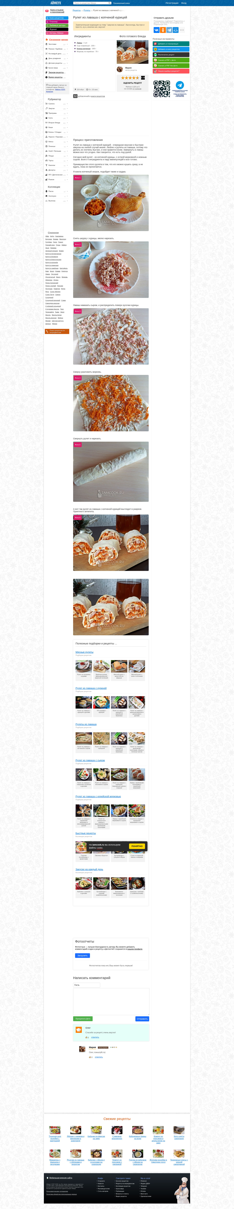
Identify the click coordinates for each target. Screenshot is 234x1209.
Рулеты (87, 10)
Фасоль (48, 315)
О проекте (101, 1181)
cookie (99, 848)
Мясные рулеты (84, 652)
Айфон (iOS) (60, 89)
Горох (55, 242)
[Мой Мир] (176, 30)
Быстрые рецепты (86, 833)
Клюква (57, 271)
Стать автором (103, 1191)
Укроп (62, 312)
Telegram (144, 1186)
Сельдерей (49, 297)
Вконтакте (144, 1194)
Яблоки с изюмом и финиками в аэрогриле (75, 1138)
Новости (101, 1183)
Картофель (64, 268)
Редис (63, 289)
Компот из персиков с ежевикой (117, 1162)
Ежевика (53, 248)
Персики (60, 286)
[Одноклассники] (163, 30)
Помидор (57, 289)
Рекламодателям (104, 1189)
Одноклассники (146, 1196)
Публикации (120, 1191)
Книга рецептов (56, 18)
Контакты (101, 1186)
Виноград (62, 239)
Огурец (56, 280)
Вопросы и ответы (122, 1194)
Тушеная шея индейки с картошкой (55, 1138)
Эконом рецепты (56, 72)
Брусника (48, 239)
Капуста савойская (51, 268)
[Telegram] (169, 30)
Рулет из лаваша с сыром (90, 760)
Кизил (52, 271)
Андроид (49, 91)
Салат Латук (49, 294)
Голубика (48, 242)
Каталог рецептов (122, 1181)
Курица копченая (83, 49)
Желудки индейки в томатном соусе (158, 1161)
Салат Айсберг (55, 292)
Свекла (57, 294)
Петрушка (48, 289)
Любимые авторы (57, 25)
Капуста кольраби (51, 262)
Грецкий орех (50, 245)
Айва (47, 236)
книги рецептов (98, 96)
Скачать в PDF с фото (167, 60)
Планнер (53, 22)
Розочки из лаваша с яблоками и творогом (75, 1162)
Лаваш (79, 43)
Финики (48, 321)
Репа (47, 292)
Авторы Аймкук (56, 33)
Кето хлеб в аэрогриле (179, 1137)
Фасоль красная (51, 318)
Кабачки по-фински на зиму (96, 1137)
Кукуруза (65, 271)
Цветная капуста (57, 321)
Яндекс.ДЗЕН (145, 1183)
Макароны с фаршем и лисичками (54, 1162)
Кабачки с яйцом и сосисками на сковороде (96, 1162)
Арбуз (52, 236)
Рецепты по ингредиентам (125, 1183)
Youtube (143, 1189)
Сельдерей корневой (52, 300)
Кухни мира (120, 1189)
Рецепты (77, 10)
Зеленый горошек (51, 251)
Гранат (60, 242)
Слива (63, 300)
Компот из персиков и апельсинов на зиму (158, 1139)
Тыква (57, 312)
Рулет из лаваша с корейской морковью (98, 796)
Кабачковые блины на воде (137, 1137)
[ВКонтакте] (157, 30)
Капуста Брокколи (51, 257)
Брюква (55, 239)
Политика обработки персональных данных (61, 1194)
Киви (47, 271)
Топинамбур (49, 312)
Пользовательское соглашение (57, 1191)
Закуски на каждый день (89, 869)
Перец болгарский (51, 283)
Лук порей (54, 274)
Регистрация (172, 3)
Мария (128, 68)
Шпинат (48, 324)
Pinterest (143, 1181)
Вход (183, 3)
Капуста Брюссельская (53, 259)
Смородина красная (52, 303)
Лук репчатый (50, 277)
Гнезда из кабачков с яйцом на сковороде (137, 1162)
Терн (62, 309)
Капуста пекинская (51, 265)
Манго (58, 277)
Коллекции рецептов (123, 1186)
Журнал (53, 29)
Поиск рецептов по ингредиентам (57, 331)
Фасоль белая (57, 315)
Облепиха (48, 280)
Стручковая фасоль (52, 309)
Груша (58, 245)
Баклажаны (59, 236)
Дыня (47, 248)
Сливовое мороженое (117, 1137)
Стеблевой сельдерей (53, 306)
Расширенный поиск (121, 3)
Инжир (61, 251)
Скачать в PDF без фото (168, 66)
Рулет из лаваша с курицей (91, 688)
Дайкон (64, 245)
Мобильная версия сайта (60, 1178)
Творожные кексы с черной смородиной (179, 1162)
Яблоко (54, 324)
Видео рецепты (56, 77)
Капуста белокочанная (53, 254)
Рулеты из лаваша (86, 724)
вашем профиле (134, 949)
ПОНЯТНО (137, 846)
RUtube (143, 1191)
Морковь (65, 277)
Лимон (47, 274)
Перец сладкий (50, 286)
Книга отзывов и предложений (57, 11)
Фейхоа (60, 318)
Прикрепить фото (83, 1019)
